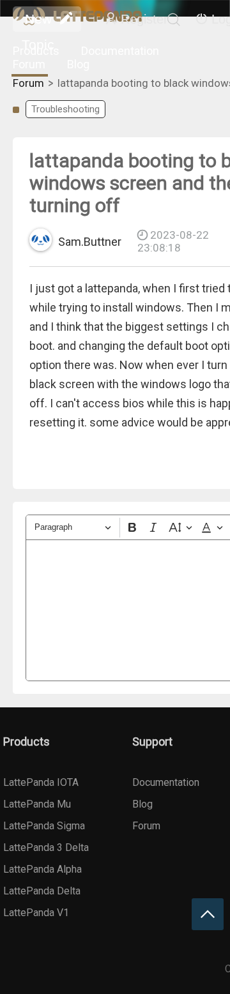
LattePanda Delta (41, 891)
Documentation (120, 50)
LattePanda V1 (36, 913)
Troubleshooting (65, 109)
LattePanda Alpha (42, 869)
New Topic (38, 21)
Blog (78, 64)
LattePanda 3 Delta (46, 847)
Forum (29, 64)
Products (36, 50)
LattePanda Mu (37, 804)
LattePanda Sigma (44, 826)
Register (144, 19)
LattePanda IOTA (41, 782)
